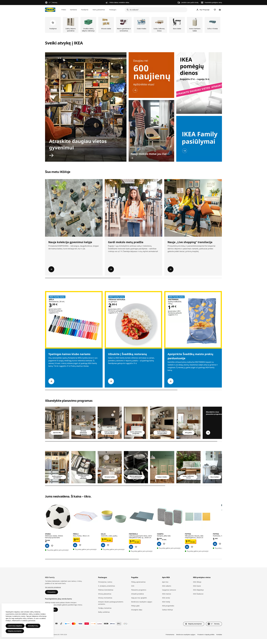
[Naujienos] (151, 75)
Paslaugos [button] (112, 10)
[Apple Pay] (119, 624)
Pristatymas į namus (105, 582)
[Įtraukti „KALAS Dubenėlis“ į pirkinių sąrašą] (108, 545)
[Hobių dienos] (199, 83)
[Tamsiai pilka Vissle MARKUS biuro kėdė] (215, 467)
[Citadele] (86, 624)
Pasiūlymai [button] (84, 10)
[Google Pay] (125, 624)
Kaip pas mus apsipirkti (139, 598)
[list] (133, 25)
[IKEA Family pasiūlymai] (199, 139)
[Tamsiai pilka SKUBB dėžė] (83, 467)
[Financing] (67, 624)
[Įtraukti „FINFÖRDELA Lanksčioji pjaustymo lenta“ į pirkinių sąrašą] (136, 547)
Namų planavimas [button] (99, 10)
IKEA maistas (166, 594)
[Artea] (112, 624)
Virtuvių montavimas (105, 598)
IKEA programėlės (168, 606)
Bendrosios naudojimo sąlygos (141, 602)
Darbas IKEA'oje (167, 610)
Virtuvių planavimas (104, 594)
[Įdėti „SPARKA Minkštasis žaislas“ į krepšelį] (47, 546)
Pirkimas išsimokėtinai (105, 590)
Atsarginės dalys (136, 610)
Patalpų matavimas (104, 608)
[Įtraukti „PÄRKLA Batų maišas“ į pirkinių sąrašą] (80, 545)
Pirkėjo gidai (135, 606)
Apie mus (165, 582)
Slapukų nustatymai (14, 631)
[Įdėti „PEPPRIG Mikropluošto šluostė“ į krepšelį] (187, 547)
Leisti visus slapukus (15, 626)
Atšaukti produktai (137, 594)
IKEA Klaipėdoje (198, 590)
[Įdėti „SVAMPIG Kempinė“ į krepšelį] (159, 544)
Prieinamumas (170, 634)
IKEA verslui (166, 598)
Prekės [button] (63, 10)
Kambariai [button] (73, 10)
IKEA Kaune (197, 586)
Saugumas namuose (169, 590)
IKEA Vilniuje (197, 582)
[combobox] (155, 9)
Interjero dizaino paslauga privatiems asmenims (110, 603)
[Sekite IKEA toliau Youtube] (56, 623)
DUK (132, 586)
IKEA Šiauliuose (198, 594)
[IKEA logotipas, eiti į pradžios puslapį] (50, 10)
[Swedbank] (93, 624)
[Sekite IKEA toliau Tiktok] (61, 623)
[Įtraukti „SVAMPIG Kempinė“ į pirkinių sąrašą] (164, 544)
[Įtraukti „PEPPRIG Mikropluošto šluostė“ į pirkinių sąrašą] (192, 547)
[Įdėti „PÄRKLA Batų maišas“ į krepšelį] (75, 545)
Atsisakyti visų (33, 626)
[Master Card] (73, 624)
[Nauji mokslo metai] (151, 131)
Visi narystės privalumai (53, 587)
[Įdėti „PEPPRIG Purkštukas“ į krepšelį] (215, 544)
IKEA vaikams (166, 586)
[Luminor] (99, 624)
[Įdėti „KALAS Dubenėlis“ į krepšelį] (103, 545)
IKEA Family (166, 602)
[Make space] (86, 107)
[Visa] (80, 624)
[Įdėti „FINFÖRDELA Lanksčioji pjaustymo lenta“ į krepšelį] (131, 547)
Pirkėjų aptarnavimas (138, 582)
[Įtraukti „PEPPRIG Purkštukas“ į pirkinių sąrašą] (220, 544)
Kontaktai (219, 634)
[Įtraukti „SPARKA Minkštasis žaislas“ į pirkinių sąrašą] (52, 546)
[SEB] (106, 624)
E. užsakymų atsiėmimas (106, 586)
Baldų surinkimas (104, 612)
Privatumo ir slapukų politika (205, 634)
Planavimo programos (138, 590)
